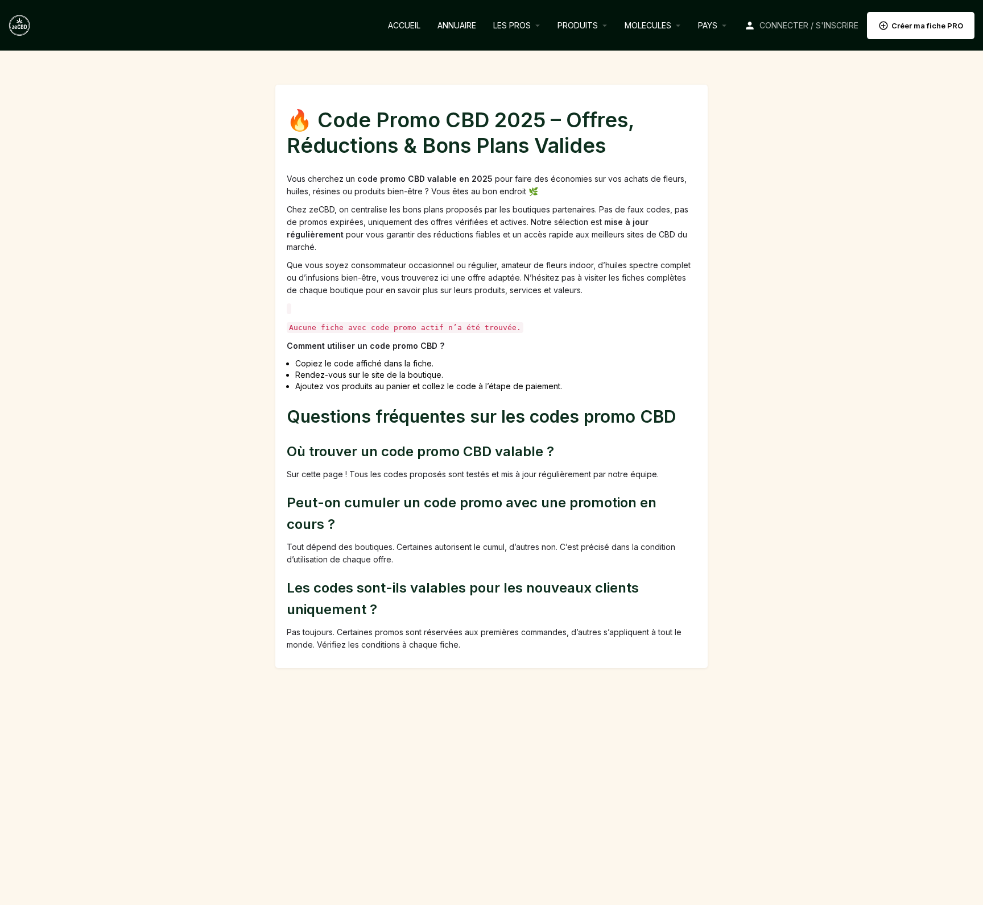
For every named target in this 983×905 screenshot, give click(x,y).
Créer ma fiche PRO (927, 25)
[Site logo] (21, 24)
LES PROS (512, 25)
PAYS (707, 25)
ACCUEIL (404, 25)
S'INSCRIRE (837, 25)
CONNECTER (783, 25)
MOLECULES (648, 25)
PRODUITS (577, 25)
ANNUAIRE (456, 25)
